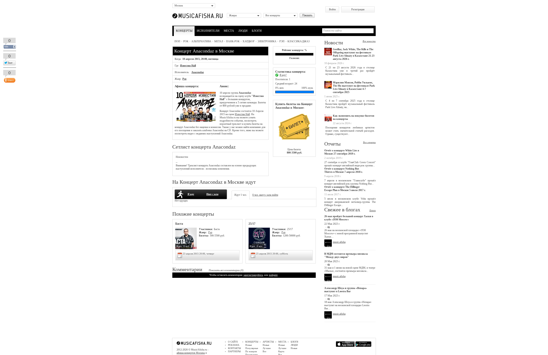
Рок (185, 41)
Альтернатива (201, 41)
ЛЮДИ (242, 30)
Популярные (251, 348)
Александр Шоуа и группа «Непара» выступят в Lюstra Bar (345, 290)
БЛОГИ (257, 30)
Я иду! (283, 75)
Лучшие (267, 348)
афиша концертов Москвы (191, 352)
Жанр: (203, 232)
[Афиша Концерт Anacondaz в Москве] (196, 120)
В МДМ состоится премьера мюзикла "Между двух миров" (346, 255)
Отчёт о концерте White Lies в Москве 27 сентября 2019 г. (341, 152)
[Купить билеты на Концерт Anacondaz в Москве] (294, 129)
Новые (248, 345)
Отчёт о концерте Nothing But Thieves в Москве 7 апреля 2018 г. (343, 170)
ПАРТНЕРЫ (234, 351)
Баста (179, 223)
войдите (273, 275)
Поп (177, 41)
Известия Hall (188, 65)
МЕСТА (229, 30)
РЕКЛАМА (233, 345)
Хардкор (249, 41)
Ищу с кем (212, 194)
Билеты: (204, 235)
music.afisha (339, 242)
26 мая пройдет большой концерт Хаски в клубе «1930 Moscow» (348, 218)
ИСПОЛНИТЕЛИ (208, 30)
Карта (281, 351)
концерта (203, 165)
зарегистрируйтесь (253, 275)
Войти (332, 9)
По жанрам (251, 351)
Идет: (179, 246)
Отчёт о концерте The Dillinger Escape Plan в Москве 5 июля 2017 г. (345, 188)
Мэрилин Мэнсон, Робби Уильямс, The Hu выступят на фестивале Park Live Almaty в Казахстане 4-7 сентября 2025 (354, 87)
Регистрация (358, 9)
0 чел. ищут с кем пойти (265, 194)
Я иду (191, 194)
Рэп (281, 41)
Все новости (369, 41)
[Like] (9, 79)
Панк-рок (233, 41)
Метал (218, 41)
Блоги (372, 210)
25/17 (252, 223)
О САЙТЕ (233, 341)
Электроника (267, 41)
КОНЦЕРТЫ (184, 30)
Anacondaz (197, 72)
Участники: (206, 229)
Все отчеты (369, 142)
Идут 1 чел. (240, 194)
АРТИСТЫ (268, 341)
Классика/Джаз (298, 41)
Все (264, 351)
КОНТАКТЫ (234, 348)
